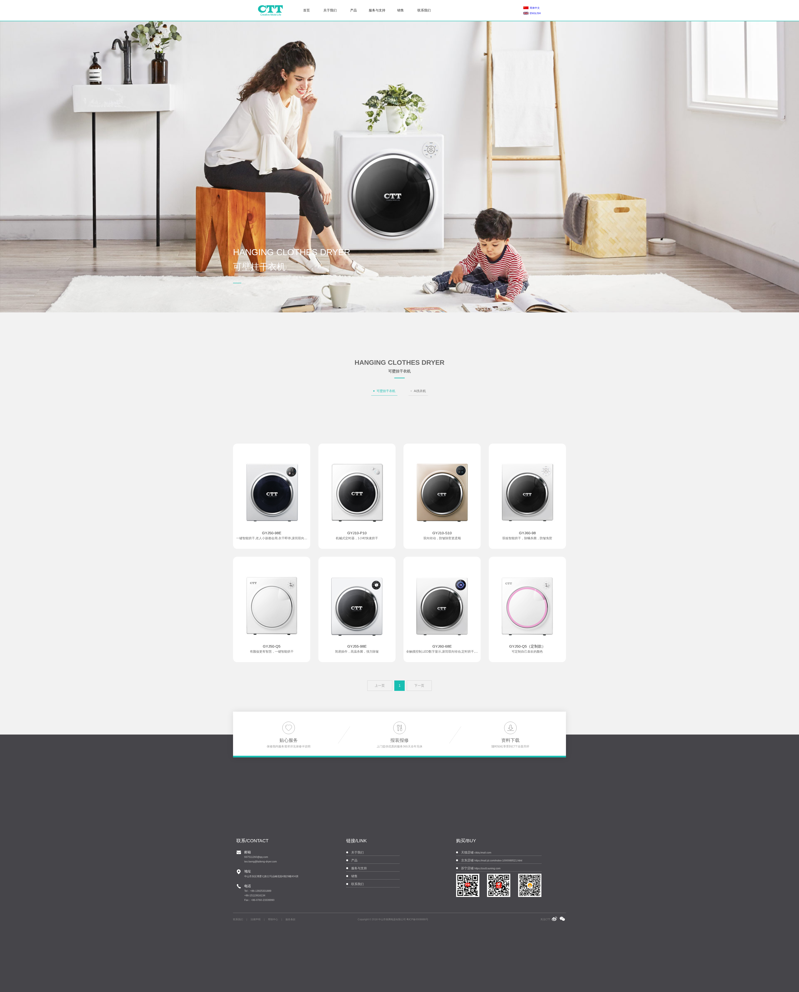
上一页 (380, 685)
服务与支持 (377, 10)
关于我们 (330, 10)
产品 (353, 10)
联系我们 (424, 10)
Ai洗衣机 (420, 391)
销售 (400, 10)
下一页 (419, 685)
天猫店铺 (476, 852)
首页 (306, 10)
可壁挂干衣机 (386, 391)
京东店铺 (491, 860)
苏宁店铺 (480, 868)
